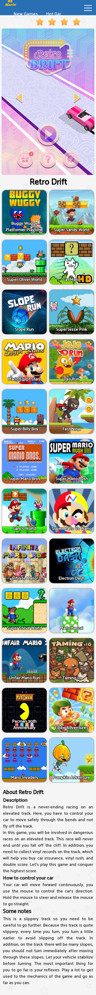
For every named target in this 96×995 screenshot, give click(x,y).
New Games (25, 14)
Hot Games (57, 14)
